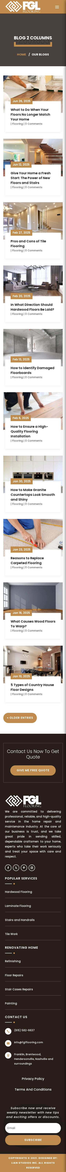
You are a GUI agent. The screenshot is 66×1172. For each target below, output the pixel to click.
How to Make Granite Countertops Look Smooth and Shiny (33, 494)
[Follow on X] (16, 868)
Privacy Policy (33, 1078)
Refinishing (13, 961)
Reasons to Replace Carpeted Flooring (27, 560)
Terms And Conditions (33, 1089)
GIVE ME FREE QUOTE (33, 770)
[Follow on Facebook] (8, 868)
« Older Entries (20, 718)
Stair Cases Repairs (19, 989)
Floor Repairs (14, 975)
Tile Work (11, 934)
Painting (11, 1003)
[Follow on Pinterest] (24, 868)
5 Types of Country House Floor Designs (32, 687)
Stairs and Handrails (20, 920)
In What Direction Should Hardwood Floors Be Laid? (32, 307)
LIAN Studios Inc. (24, 1163)
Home (21, 54)
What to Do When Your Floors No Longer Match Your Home (30, 114)
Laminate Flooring (18, 906)
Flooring (17, 124)
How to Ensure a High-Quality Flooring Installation (29, 431)
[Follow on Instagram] (32, 868)
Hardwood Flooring (18, 892)
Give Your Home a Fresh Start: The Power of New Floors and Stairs (31, 178)
